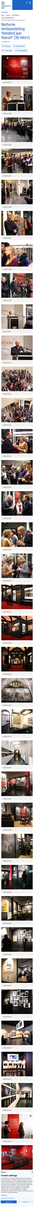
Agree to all (8, 1202)
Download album (20, 46)
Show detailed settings (7, 1198)
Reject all (25, 1202)
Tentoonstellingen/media (7, 17)
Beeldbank (4, 12)
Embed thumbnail (22, 50)
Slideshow (7, 46)
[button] (30, 2)
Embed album (8, 50)
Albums (8, 15)
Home (2, 15)
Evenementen (15, 15)
